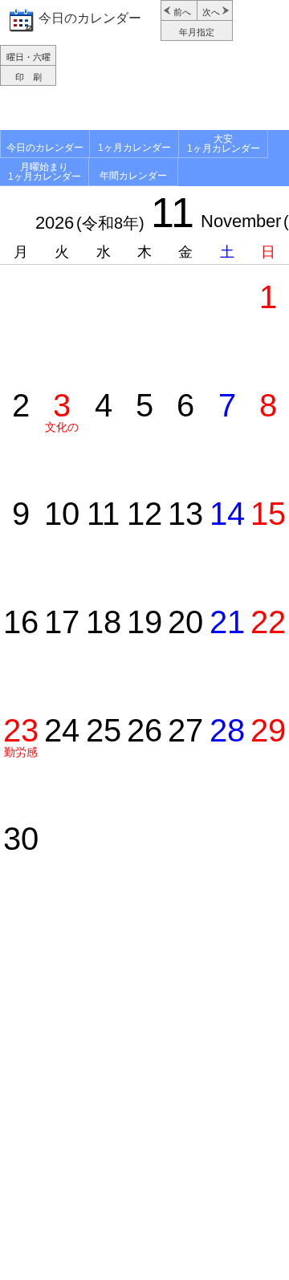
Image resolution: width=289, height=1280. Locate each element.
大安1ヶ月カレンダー (223, 143)
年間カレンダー (133, 175)
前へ (182, 12)
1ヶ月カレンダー (134, 147)
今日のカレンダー (90, 18)
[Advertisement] (144, 110)
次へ (211, 12)
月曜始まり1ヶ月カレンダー (44, 171)
